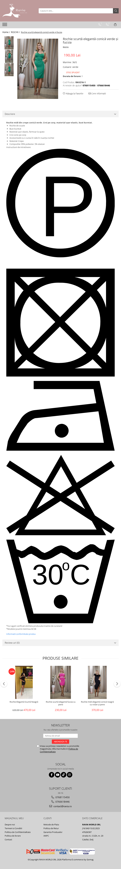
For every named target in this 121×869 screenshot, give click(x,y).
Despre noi (10, 824)
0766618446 (62, 801)
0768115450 (62, 797)
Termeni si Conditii (13, 828)
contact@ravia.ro (62, 806)
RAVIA (66, 47)
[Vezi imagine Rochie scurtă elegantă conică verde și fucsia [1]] (9, 56)
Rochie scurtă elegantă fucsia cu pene (60, 703)
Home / (6, 32)
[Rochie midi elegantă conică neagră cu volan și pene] (97, 682)
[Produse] (5, 25)
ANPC (46, 835)
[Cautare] (116, 10)
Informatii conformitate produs (21, 634)
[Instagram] (69, 775)
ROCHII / (15, 32)
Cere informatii (98, 93)
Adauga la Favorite (74, 93)
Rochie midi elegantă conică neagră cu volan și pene (97, 703)
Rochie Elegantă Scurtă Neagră (24, 702)
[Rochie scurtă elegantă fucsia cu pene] (60, 682)
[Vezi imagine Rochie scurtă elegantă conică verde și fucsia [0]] (9, 42)
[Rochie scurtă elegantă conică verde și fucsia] (37, 69)
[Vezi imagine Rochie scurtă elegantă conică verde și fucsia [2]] (9, 69)
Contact (8, 839)
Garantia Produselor (52, 832)
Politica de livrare (13, 835)
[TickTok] (63, 775)
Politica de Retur (51, 828)
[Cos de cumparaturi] (115, 24)
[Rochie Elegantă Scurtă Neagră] (24, 682)
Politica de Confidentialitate (18, 832)
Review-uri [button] (12, 642)
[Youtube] (57, 775)
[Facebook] (51, 775)
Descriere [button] (10, 113)
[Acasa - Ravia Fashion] (18, 11)
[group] (37, 69)
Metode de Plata (51, 824)
